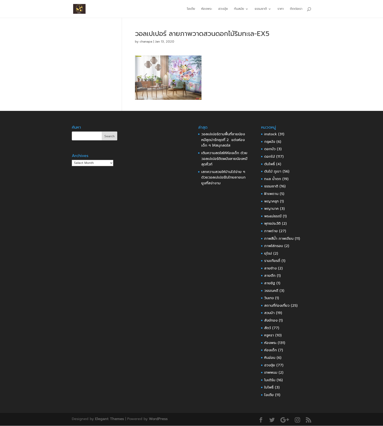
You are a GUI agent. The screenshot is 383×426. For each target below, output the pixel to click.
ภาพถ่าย (271, 231)
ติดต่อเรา (296, 9)
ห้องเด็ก (270, 350)
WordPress (158, 419)
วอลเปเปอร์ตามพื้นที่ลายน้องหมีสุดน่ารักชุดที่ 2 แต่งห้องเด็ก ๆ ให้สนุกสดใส (223, 140)
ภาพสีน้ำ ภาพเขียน (278, 238)
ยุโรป (268, 253)
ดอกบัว (270, 149)
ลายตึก (270, 275)
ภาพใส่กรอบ (273, 246)
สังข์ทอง (270, 320)
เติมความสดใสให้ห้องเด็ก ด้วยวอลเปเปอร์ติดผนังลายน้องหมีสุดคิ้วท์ (224, 158)
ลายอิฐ (269, 283)
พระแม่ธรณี (272, 216)
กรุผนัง (269, 141)
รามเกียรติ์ (272, 260)
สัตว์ (267, 328)
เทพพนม (270, 372)
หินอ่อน (269, 357)
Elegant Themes (109, 419)
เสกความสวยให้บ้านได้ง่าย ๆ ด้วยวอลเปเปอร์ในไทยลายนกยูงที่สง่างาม (223, 177)
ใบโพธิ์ (269, 387)
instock (270, 134)
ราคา (280, 9)
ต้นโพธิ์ (269, 164)
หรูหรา (269, 335)
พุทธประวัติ (272, 223)
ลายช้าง (270, 268)
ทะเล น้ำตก (272, 179)
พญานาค (271, 208)
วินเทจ (269, 298)
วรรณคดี (271, 290)
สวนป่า (269, 313)
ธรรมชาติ (271, 186)
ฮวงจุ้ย (223, 9)
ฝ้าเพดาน (271, 193)
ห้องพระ (206, 9)
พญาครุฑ (271, 201)
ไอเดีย (191, 9)
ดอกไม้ (269, 156)
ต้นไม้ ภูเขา (272, 171)
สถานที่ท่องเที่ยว (276, 305)
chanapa (146, 41)
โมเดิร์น (269, 380)
